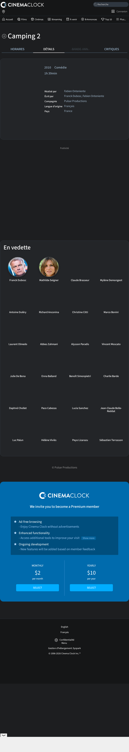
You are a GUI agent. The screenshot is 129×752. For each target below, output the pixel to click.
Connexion (121, 11)
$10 (91, 577)
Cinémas (39, 19)
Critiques (111, 49)
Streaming (57, 19)
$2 (37, 577)
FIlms (24, 19)
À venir (73, 19)
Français (64, 632)
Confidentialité (66, 640)
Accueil (9, 19)
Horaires (17, 49)
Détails (48, 49)
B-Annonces (91, 19)
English (64, 627)
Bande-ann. (80, 49)
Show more (88, 538)
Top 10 (108, 19)
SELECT (37, 588)
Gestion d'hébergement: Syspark (64, 648)
